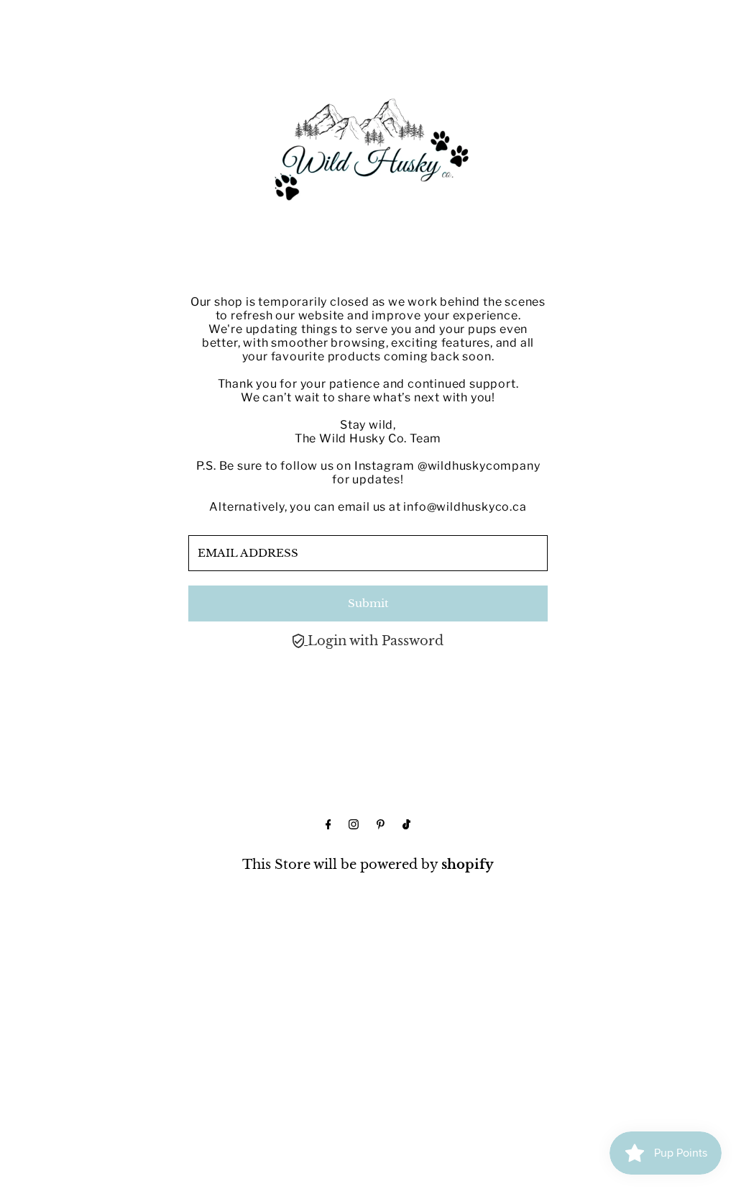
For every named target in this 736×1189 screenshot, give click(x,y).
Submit (368, 603)
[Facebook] (328, 825)
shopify (467, 865)
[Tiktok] (406, 825)
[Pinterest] (380, 825)
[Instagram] (353, 825)
